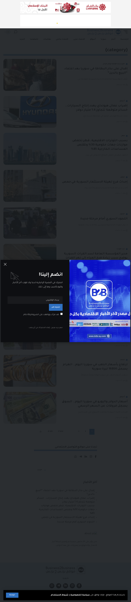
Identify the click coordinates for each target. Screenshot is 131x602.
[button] (12, 595)
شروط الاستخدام (59, 595)
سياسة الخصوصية (80, 595)
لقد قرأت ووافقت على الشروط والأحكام (41, 315)
